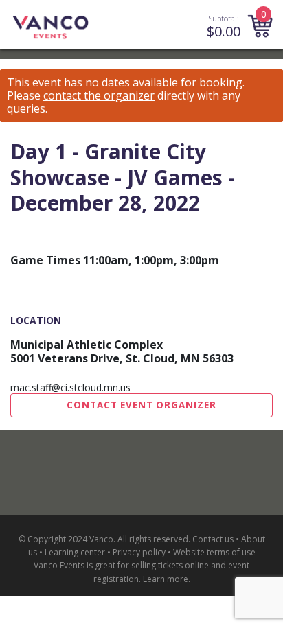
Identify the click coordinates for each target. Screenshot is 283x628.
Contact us (213, 539)
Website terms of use (214, 552)
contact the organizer (99, 95)
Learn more (165, 579)
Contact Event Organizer (141, 405)
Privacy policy (139, 552)
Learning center (75, 552)
